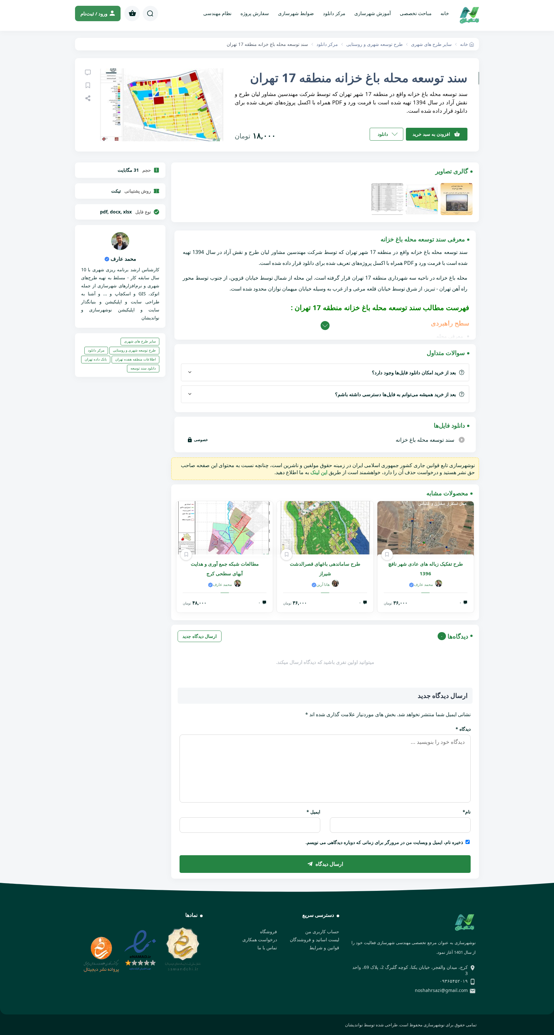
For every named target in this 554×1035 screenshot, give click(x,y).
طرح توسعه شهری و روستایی (134, 350)
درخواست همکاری (259, 939)
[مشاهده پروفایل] (120, 248)
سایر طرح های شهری (140, 341)
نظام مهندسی (217, 13)
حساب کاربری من (322, 931)
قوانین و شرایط (324, 947)
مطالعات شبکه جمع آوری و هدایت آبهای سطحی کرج (225, 569)
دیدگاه (463, 729)
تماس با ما (267, 947)
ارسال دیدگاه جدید (199, 636)
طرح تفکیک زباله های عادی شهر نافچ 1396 (425, 569)
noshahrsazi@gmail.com (441, 990)
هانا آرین (323, 584)
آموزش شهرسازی (372, 13)
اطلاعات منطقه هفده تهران (135, 359)
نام (467, 812)
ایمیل (313, 812)
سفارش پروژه (254, 13)
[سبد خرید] (132, 13)
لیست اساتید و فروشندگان (314, 939)
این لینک (318, 472)
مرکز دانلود (334, 13)
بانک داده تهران (96, 359)
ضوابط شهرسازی (296, 13)
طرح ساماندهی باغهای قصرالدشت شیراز (325, 569)
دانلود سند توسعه (143, 368)
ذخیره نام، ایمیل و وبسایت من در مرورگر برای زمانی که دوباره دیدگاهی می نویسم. (384, 842)
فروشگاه (268, 931)
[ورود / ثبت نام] (98, 13)
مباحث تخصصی (416, 13)
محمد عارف (423, 584)
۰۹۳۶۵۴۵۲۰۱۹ (454, 981)
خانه (445, 13)
